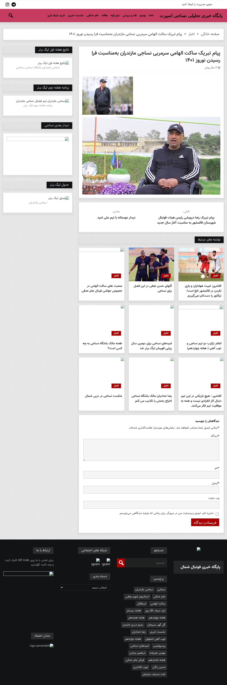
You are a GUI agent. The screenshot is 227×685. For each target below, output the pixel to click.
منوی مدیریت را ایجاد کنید (197, 4)
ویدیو (143, 15)
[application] (151, 156)
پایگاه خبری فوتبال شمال (200, 567)
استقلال (141, 604)
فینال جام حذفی (134, 660)
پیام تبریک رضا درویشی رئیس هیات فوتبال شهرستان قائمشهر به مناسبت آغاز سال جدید (186, 220)
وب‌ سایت (213, 498)
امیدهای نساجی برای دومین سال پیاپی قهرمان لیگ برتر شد (151, 346)
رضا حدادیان (139, 632)
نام (217, 468)
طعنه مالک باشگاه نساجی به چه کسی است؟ (102, 346)
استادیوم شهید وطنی (137, 596)
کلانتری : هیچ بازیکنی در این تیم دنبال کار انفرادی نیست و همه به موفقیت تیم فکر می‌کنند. (201, 401)
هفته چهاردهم (157, 618)
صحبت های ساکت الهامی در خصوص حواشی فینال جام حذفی (102, 288)
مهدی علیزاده (157, 653)
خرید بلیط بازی (56, 15)
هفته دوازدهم (133, 639)
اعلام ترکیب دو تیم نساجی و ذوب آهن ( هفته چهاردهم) (204, 346)
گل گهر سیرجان (156, 625)
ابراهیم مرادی (137, 653)
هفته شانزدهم (157, 660)
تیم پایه (115, 15)
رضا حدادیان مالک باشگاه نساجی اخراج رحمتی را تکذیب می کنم (151, 399)
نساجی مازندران (144, 589)
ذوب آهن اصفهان (155, 639)
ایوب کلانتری (140, 667)
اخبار (191, 34)
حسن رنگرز (158, 667)
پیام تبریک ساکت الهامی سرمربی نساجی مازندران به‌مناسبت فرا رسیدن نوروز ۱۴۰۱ (156, 57)
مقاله (105, 15)
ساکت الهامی (157, 604)
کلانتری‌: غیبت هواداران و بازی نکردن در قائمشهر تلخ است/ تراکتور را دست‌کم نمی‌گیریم (203, 291)
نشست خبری (76, 15)
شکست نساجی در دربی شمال (103, 396)
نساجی (161, 589)
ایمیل (215, 483)
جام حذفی (93, 15)
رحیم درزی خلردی (133, 625)
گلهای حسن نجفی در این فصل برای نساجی (153, 288)
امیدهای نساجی (139, 646)
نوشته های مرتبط (209, 239)
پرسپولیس (159, 646)
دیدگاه (215, 436)
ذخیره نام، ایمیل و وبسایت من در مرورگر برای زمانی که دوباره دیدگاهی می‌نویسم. (166, 513)
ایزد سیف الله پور (155, 610)
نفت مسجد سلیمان (154, 674)
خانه (151, 15)
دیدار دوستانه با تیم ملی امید (116, 217)
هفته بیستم (134, 610)
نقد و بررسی (130, 15)
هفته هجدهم (136, 618)
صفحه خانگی (210, 34)
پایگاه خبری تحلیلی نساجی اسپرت (191, 15)
